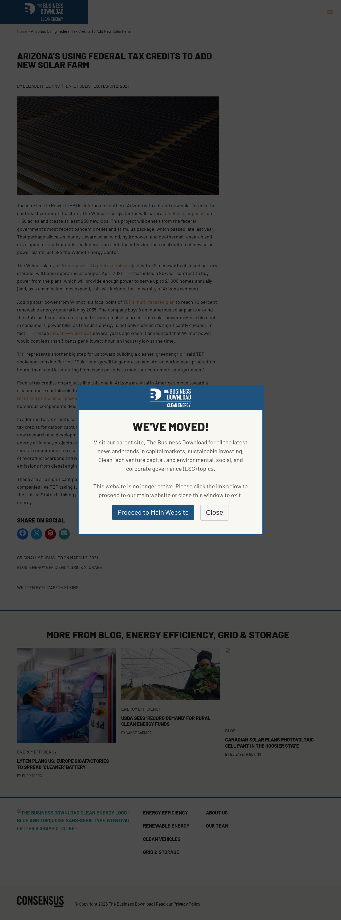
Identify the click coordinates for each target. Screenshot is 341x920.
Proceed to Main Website (153, 512)
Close (214, 512)
